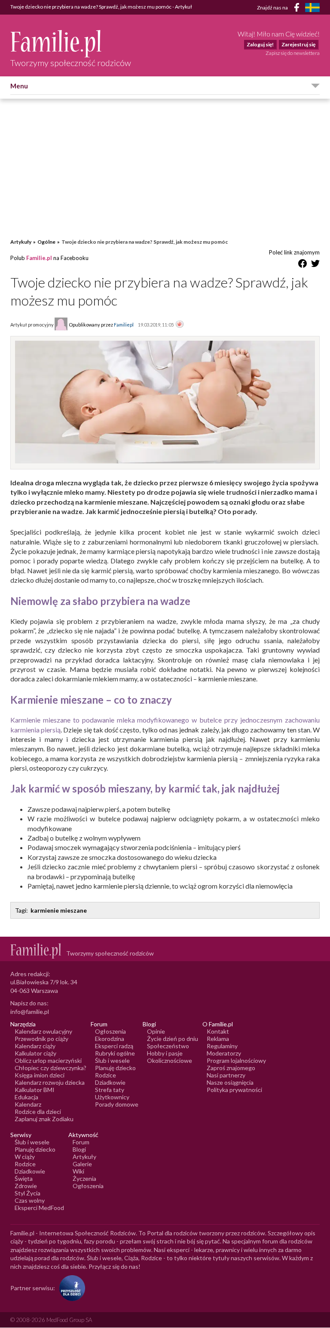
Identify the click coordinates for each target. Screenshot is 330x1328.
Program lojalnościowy (236, 1060)
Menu (19, 86)
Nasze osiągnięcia (230, 1082)
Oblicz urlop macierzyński (48, 1060)
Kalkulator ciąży (35, 1053)
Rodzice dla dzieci (38, 1111)
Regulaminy (222, 1046)
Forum (81, 1142)
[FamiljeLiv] (312, 7)
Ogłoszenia (110, 1031)
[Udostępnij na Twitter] (315, 265)
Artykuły (20, 242)
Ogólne (46, 242)
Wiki (78, 1171)
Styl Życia (27, 1193)
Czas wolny (30, 1200)
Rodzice (105, 1075)
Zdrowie (26, 1185)
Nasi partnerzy (226, 1075)
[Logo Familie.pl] (70, 43)
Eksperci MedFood (39, 1207)
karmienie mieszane (59, 910)
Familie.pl (39, 257)
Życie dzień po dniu (172, 1038)
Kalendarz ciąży (35, 1046)
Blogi (79, 1149)
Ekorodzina (109, 1038)
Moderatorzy (224, 1053)
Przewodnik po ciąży (41, 1038)
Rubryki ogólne (115, 1053)
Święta (24, 1178)
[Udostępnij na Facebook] (302, 265)
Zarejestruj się (298, 44)
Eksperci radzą (114, 1046)
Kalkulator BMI (35, 1089)
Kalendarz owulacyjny (43, 1031)
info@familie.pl (29, 1011)
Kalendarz (28, 1104)
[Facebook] (298, 9)
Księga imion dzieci (39, 1075)
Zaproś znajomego (231, 1067)
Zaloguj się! (260, 44)
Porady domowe (116, 1104)
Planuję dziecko (115, 1067)
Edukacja (26, 1097)
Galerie (82, 1164)
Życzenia (84, 1178)
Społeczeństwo (168, 1046)
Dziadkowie (110, 1082)
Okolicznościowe (169, 1060)
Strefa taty (109, 1089)
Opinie (156, 1031)
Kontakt (218, 1031)
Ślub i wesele (112, 1060)
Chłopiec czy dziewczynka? (50, 1067)
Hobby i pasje (165, 1053)
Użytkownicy (112, 1097)
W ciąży (25, 1156)
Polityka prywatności (234, 1089)
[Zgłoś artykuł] (179, 325)
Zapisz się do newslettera (293, 53)
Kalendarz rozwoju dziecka (50, 1082)
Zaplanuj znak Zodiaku (44, 1118)
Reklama (218, 1038)
